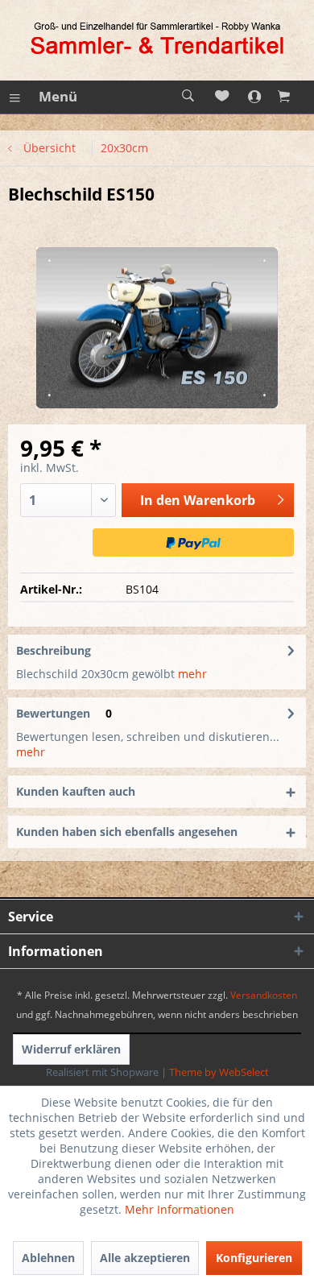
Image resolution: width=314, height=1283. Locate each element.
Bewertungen (53, 713)
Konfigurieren (254, 1257)
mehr (191, 673)
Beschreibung (53, 650)
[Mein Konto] (258, 97)
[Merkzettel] (223, 97)
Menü (58, 96)
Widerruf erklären (71, 1049)
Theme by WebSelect (219, 1072)
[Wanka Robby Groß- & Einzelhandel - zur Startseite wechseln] (157, 40)
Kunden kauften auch (75, 791)
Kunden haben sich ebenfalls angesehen (127, 831)
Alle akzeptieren (145, 1257)
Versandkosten (263, 995)
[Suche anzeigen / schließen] (187, 97)
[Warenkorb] (294, 97)
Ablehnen (48, 1257)
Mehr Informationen (179, 1209)
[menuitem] (42, 97)
